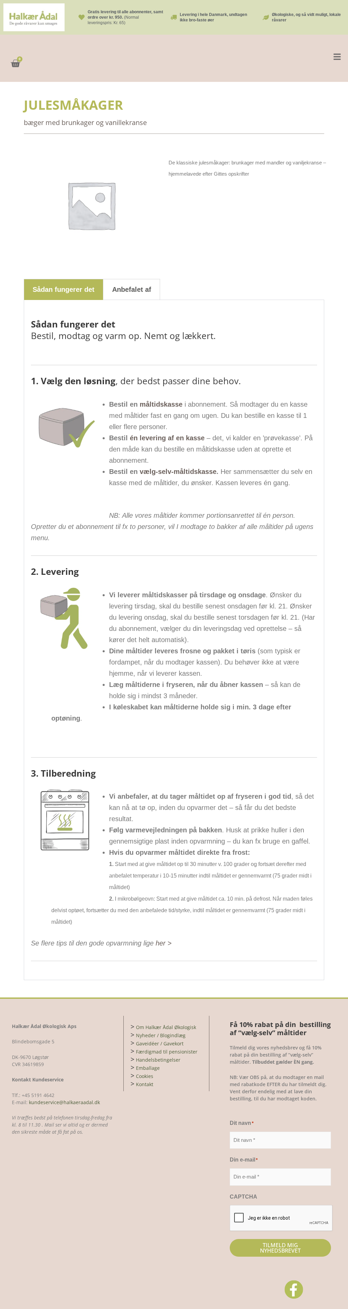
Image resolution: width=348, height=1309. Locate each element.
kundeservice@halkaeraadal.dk (64, 1102)
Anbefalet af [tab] (131, 289)
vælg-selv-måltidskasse (178, 471)
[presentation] (281, 1218)
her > (164, 943)
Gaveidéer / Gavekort (160, 1043)
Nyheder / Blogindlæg (161, 1035)
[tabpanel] (174, 640)
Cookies (144, 1076)
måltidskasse (161, 404)
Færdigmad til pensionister (166, 1051)
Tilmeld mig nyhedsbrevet (280, 1247)
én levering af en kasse (167, 438)
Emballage (148, 1068)
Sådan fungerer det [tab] (63, 289)
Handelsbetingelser (158, 1060)
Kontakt (144, 1084)
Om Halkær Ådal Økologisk (166, 1027)
